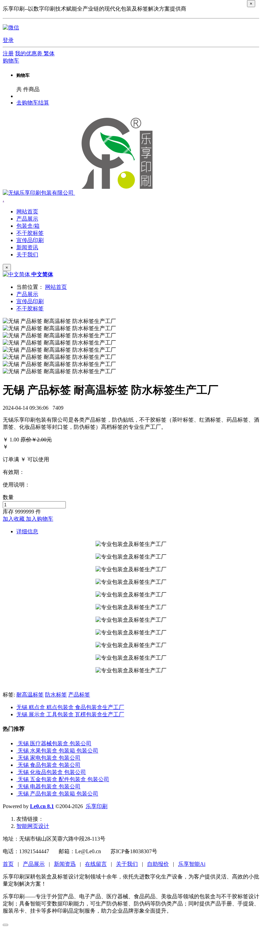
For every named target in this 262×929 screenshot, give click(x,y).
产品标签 (79, 695)
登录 (8, 40)
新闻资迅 (65, 864)
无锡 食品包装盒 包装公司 (49, 765)
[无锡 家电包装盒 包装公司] (17, 758)
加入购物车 (39, 519)
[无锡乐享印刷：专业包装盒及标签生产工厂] (80, 193)
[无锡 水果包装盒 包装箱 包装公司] (17, 751)
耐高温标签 (30, 695)
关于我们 (127, 864)
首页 (8, 864)
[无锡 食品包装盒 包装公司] (17, 765)
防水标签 (56, 695)
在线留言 (96, 864)
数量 (8, 497)
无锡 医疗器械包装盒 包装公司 (54, 743)
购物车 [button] (11, 61)
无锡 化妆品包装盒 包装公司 (52, 772)
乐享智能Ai (191, 864)
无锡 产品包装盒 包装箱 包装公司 (58, 794)
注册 (8, 53)
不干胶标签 (30, 308)
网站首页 (27, 211)
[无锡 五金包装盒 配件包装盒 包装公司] (17, 779)
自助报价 (158, 864)
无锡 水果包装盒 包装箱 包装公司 (58, 751)
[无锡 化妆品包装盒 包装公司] (17, 772)
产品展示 (27, 294)
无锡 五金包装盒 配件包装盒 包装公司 (63, 779)
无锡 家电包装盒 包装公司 (49, 758)
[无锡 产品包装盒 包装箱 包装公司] (17, 794)
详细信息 (27, 531)
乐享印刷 (96, 806)
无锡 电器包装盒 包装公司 (49, 786)
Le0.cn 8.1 (42, 806)
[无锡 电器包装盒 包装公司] (17, 786)
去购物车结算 (32, 102)
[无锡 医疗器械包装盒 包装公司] (17, 743)
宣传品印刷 (30, 301)
